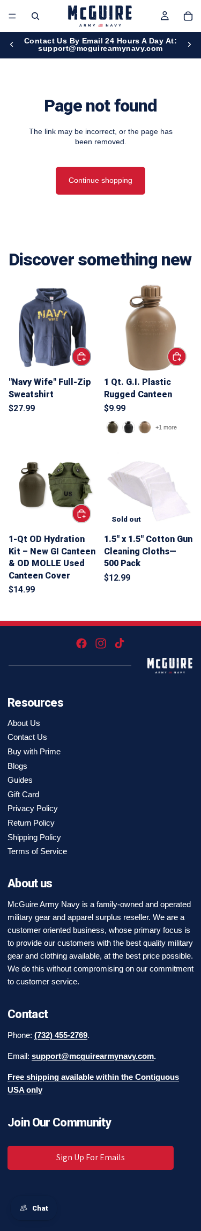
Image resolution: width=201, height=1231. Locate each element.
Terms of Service (37, 851)
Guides (20, 779)
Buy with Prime (34, 751)
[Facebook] (81, 643)
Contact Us (27, 736)
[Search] (35, 16)
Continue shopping (100, 180)
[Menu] (12, 16)
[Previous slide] (12, 44)
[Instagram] (100, 643)
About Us (24, 723)
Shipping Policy (34, 837)
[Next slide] (189, 44)
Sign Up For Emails (90, 1157)
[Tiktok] (119, 643)
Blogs (17, 765)
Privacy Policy (33, 808)
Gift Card (23, 794)
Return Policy (31, 822)
